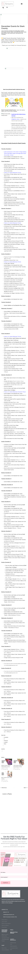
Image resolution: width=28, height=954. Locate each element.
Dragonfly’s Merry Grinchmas (10, 427)
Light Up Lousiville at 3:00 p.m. (10, 286)
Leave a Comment (4, 30)
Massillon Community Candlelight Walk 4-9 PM (14, 288)
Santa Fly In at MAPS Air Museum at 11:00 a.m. (14, 283)
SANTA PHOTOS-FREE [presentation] (12, 218)
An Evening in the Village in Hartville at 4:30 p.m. (14, 293)
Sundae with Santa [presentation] (8, 381)
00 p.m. (7, 268)
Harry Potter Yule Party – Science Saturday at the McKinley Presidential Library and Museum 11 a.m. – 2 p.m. (15, 435)
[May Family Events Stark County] (6, 774)
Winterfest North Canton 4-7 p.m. (11, 247)
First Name (3, 872)
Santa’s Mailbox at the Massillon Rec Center (13, 156)
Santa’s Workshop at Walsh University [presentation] (16, 383)
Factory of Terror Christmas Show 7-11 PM (13, 368)
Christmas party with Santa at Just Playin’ (14, 569)
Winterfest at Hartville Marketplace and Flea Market (15, 363)
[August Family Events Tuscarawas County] (6, 762)
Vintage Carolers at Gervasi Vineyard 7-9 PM (13, 202)
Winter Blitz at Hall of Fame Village (11, 425)
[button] (21, 4)
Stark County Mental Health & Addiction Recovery (14, 89)
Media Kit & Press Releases (14, 933)
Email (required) (4, 877)
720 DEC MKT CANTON (9, 263)
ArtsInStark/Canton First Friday (10, 197)
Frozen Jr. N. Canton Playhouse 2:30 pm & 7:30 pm (15, 391)
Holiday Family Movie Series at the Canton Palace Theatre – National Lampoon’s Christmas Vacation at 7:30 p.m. (15, 642)
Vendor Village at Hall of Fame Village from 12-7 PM (15, 556)
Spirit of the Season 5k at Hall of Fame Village (13, 438)
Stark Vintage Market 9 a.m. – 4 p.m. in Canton (14, 431)
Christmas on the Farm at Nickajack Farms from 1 (14, 270)
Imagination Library (15, 119)
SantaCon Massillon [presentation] (8, 386)
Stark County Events (11, 33)
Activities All (11, 30)
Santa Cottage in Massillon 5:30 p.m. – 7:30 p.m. (14, 158)
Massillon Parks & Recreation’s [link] (17, 123)
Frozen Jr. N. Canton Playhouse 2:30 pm (12, 261)
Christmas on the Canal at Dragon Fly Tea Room (14, 242)
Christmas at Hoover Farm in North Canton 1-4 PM (14, 284)
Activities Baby (17, 30)
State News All (18, 33)
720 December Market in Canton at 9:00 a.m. (14, 278)
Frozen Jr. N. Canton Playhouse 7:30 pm (12, 172)
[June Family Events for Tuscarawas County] (18, 762)
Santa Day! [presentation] (6, 384)
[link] (15, 169)
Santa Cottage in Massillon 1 (10, 232)
